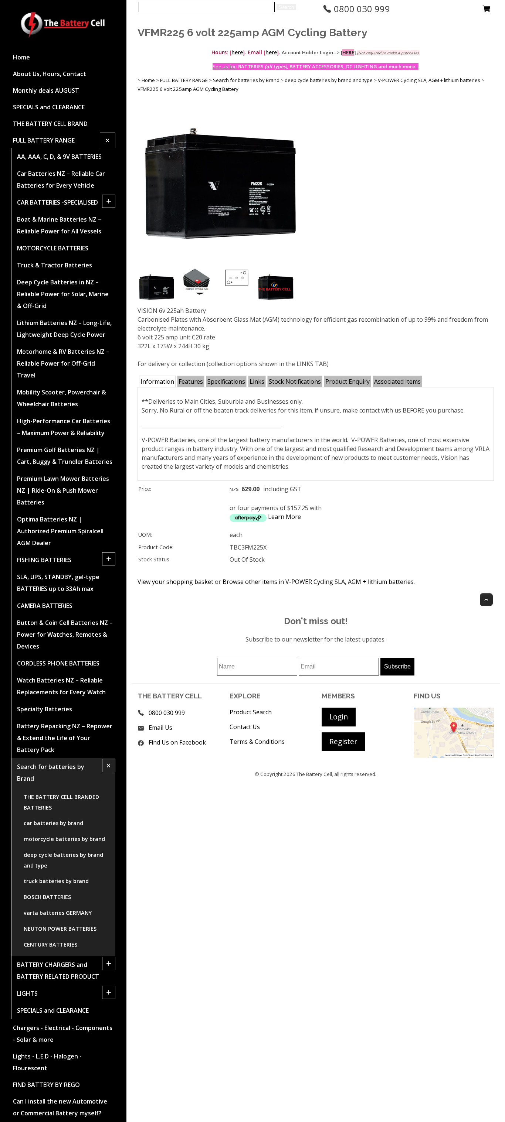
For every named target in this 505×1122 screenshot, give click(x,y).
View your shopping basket (175, 582)
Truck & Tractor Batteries (54, 265)
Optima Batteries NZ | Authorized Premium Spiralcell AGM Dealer (60, 531)
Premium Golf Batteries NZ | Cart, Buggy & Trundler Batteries (64, 456)
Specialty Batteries (44, 709)
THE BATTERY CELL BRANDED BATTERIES (61, 802)
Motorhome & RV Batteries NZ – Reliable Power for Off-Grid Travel (63, 363)
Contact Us (245, 727)
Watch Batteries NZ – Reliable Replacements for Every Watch (61, 686)
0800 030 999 (361, 9)
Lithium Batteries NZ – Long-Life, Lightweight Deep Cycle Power (64, 329)
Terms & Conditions (257, 742)
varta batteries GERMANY (58, 912)
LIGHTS (27, 993)
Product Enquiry (347, 381)
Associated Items (397, 381)
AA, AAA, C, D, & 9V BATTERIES (59, 157)
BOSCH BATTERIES (47, 896)
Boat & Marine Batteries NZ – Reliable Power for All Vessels (59, 225)
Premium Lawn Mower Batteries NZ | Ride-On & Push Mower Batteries (63, 490)
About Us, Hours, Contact (49, 74)
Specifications (226, 381)
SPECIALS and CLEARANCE (49, 107)
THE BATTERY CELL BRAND (50, 124)
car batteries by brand (53, 823)
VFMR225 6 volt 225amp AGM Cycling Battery (188, 89)
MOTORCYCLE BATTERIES (52, 248)
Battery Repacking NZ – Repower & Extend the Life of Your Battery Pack (64, 738)
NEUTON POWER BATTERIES (60, 928)
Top (486, 599)
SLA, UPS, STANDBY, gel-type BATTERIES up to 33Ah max (58, 583)
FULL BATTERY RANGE (44, 140)
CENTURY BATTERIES (50, 944)
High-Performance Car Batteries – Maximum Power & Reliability (63, 427)
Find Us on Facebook (177, 742)
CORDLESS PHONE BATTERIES (58, 663)
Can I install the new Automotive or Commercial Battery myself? (60, 1107)
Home (21, 57)
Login (338, 717)
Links (257, 381)
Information (157, 381)
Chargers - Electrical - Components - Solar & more (62, 1034)
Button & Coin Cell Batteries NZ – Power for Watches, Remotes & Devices (65, 634)
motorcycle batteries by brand (64, 838)
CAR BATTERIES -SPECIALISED (57, 202)
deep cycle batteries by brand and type (63, 860)
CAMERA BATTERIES (44, 606)
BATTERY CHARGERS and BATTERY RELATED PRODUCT (58, 971)
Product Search (251, 712)
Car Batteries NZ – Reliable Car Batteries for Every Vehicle (61, 179)
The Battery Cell (314, 774)
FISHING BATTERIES (44, 560)
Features (191, 381)
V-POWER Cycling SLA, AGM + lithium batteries (429, 80)
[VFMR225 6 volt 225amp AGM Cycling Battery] (220, 264)
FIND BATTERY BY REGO (46, 1085)
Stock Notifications (295, 381)
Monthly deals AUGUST (46, 90)
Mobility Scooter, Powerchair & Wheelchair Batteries (61, 398)
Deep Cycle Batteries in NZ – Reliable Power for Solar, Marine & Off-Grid (63, 294)
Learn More (284, 517)
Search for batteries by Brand (50, 773)
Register (343, 741)
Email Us (160, 728)
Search (286, 7)
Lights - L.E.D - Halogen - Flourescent (47, 1062)
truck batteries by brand (56, 881)
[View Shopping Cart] (486, 11)
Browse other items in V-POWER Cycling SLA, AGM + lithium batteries (318, 582)
